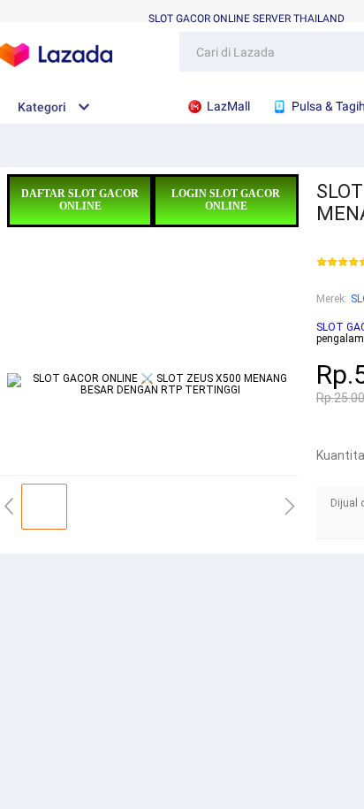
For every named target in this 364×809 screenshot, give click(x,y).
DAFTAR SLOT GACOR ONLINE (80, 199)
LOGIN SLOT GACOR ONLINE (225, 199)
